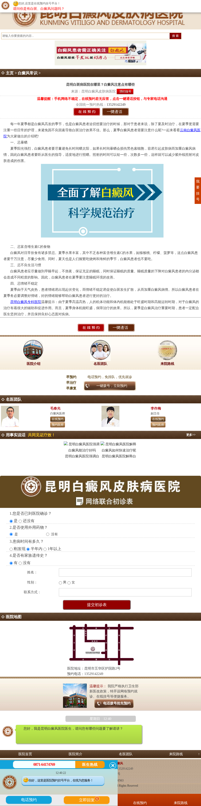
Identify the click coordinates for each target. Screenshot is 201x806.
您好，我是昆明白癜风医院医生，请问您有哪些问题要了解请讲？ (73, 728)
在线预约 (57, 419)
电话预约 (29, 800)
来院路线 (176, 754)
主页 (10, 73)
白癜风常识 (28, 73)
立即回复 (88, 799)
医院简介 (75, 754)
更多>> (191, 434)
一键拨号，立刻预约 (111, 386)
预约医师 (57, 424)
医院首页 (25, 754)
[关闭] (112, 765)
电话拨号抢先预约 (117, 703)
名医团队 (126, 754)
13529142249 (116, 104)
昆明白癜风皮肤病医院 (98, 91)
